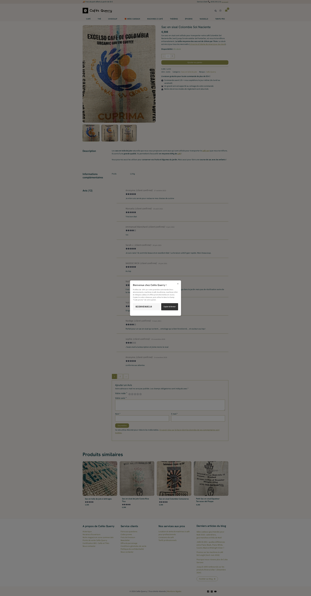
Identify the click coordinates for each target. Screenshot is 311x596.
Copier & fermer (170, 306)
